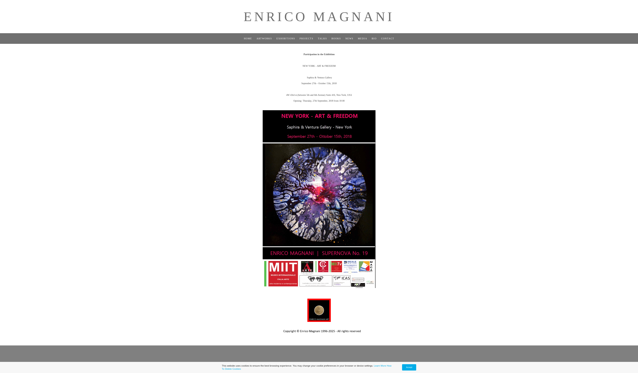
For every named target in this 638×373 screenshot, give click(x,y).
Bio (374, 38)
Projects (306, 38)
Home (248, 38)
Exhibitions (285, 38)
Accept (409, 367)
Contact (387, 38)
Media (362, 38)
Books (336, 38)
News (349, 38)
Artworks (264, 38)
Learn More (380, 365)
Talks (322, 38)
